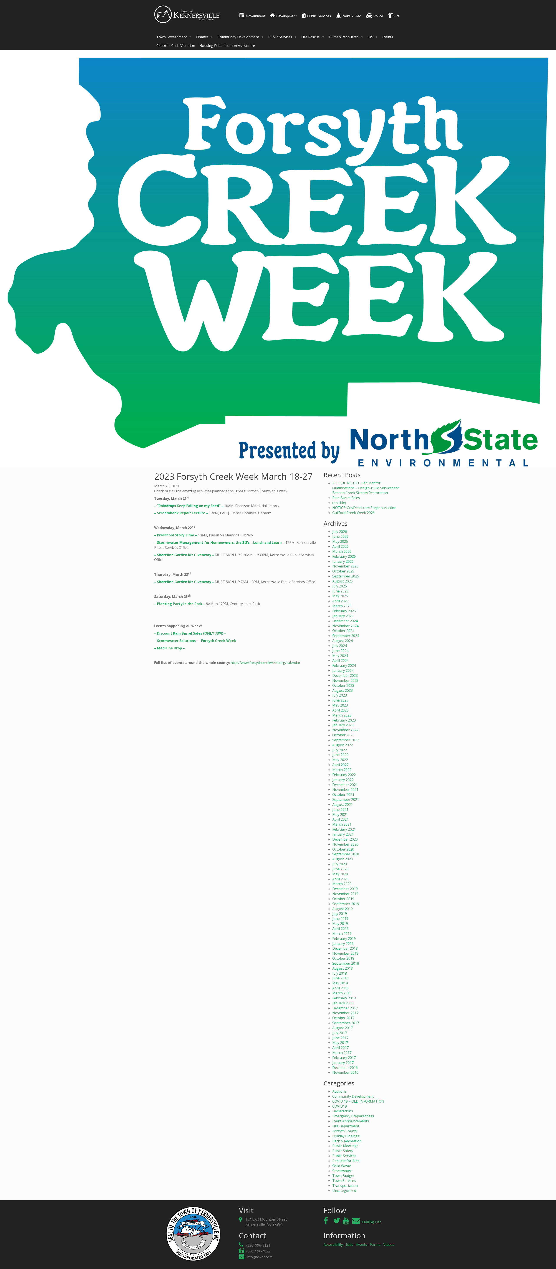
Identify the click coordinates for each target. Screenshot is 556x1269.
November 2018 (345, 953)
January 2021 (343, 834)
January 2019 (343, 943)
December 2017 (345, 1008)
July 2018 (339, 973)
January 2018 (343, 1003)
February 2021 (344, 829)
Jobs (349, 1244)
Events (387, 37)
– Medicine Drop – (169, 648)
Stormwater (342, 1170)
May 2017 (340, 1042)
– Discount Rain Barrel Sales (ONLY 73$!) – (190, 633)
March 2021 (341, 824)
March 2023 (341, 715)
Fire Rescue (310, 37)
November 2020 (345, 844)
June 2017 (340, 1037)
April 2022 (340, 764)
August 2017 (342, 1027)
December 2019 (345, 888)
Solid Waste (341, 1165)
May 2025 (340, 596)
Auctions (339, 1091)
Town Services (344, 1180)
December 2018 (345, 948)
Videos (388, 1244)
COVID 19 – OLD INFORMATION (358, 1101)
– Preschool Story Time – (175, 535)
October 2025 (343, 571)
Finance (202, 37)
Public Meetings (345, 1145)
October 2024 (343, 630)
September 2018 (345, 963)
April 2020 (340, 879)
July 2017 (339, 1032)
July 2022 (339, 750)
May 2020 (340, 874)
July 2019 (339, 913)
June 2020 (340, 869)
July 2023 (339, 695)
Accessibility (333, 1244)
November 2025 (345, 566)
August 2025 (342, 581)
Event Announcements (350, 1121)
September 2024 (345, 635)
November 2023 (345, 680)
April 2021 (340, 819)
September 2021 (345, 799)
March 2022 (341, 769)
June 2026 (340, 536)
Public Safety (342, 1150)
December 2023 (345, 675)
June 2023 (340, 700)
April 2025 (340, 601)
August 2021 (342, 804)
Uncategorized (344, 1190)
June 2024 (340, 650)
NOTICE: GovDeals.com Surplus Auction (364, 507)
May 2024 (340, 655)
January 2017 (343, 1062)
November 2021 (345, 789)
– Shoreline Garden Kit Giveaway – (184, 554)
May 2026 (340, 541)
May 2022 (340, 759)
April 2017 (340, 1047)
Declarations (342, 1111)
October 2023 (343, 685)
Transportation (345, 1185)
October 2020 (343, 849)
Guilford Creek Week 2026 (353, 512)
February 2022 (344, 774)
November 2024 (345, 626)
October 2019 (343, 898)
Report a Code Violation (175, 45)
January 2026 (343, 561)
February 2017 (344, 1057)
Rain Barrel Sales (346, 497)
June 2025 (340, 591)
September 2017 (345, 1022)
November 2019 (345, 893)
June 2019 (340, 918)
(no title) (339, 502)
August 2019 (342, 908)
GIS (370, 37)
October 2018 (343, 958)
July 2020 (339, 864)
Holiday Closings (345, 1136)
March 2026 (341, 551)
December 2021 (345, 784)
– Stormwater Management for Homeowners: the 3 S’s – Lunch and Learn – (219, 542)
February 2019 (344, 938)
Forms (375, 1244)
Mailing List (371, 1222)
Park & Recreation (347, 1141)
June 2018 (340, 978)
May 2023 (340, 705)
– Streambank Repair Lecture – (181, 513)
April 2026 (340, 546)
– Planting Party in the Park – (179, 603)
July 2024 (339, 645)
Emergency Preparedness (353, 1116)
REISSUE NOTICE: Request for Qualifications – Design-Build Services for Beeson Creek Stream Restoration (365, 488)
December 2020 (345, 839)
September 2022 (345, 740)
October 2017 (343, 1017)
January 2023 (343, 725)
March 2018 (341, 993)
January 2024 (343, 670)
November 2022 (345, 730)
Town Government (171, 37)
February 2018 (344, 998)
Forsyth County (344, 1131)
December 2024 (345, 621)
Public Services (280, 37)
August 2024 (342, 640)
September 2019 (345, 903)
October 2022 (343, 735)
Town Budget (343, 1175)
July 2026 (339, 531)
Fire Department (345, 1126)
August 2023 (342, 690)
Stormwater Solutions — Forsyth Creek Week (196, 640)
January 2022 (343, 779)
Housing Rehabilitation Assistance (227, 45)
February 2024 (344, 665)
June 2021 (340, 809)
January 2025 (343, 616)
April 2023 (340, 710)
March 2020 (341, 883)
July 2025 (339, 586)
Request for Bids (345, 1160)
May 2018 (340, 983)
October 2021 (343, 794)
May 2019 (340, 923)
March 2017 (341, 1052)
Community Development (238, 37)
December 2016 (345, 1067)
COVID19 (339, 1106)
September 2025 (345, 576)
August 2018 (342, 968)
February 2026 (344, 556)
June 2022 (340, 754)
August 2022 (342, 745)
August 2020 (342, 859)
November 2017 (345, 1012)
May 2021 (340, 814)
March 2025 (341, 606)
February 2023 (344, 720)
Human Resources (344, 37)
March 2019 (341, 933)
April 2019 (340, 928)
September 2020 (345, 854)
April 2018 (340, 988)
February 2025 (344, 611)
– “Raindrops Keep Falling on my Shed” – (188, 505)
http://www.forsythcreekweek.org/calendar (265, 662)
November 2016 (345, 1072)
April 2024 (340, 660)
